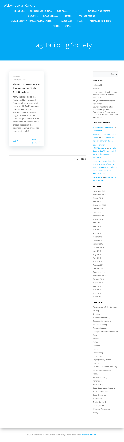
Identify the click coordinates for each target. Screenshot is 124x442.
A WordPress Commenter (103, 127)
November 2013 (99, 275)
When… (57, 26)
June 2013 (97, 286)
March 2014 (97, 261)
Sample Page (66, 21)
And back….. (97, 88)
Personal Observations (102, 370)
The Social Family (100, 402)
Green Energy (98, 353)
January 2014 (98, 268)
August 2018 (98, 198)
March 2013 (97, 297)
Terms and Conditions (100, 21)
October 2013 (98, 279)
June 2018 (97, 201)
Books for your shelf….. (41, 11)
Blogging (96, 314)
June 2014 (97, 251)
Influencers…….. (50, 16)
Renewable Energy (100, 377)
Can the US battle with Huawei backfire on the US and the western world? (105, 94)
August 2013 (98, 282)
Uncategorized (98, 405)
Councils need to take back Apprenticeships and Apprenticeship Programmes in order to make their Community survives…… (105, 112)
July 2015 (96, 223)
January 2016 (98, 208)
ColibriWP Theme (88, 434)
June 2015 (97, 226)
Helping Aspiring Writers (98, 11)
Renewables (97, 381)
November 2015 (99, 216)
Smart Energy (98, 384)
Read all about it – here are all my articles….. (32, 21)
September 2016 (99, 205)
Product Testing (87, 16)
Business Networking (101, 317)
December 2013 (99, 272)
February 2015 (98, 240)
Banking (96, 310)
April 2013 (97, 293)
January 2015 (98, 244)
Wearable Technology (101, 409)
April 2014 (97, 258)
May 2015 (97, 230)
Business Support (100, 328)
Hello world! (97, 85)
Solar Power (97, 398)
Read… (95, 374)
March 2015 (97, 237)
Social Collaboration (100, 391)
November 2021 (99, 191)
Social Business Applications (104, 388)
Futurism (96, 345)
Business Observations (102, 321)
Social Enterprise (99, 395)
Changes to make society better (105, 331)
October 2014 (98, 247)
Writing (95, 412)
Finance (96, 338)
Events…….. (62, 11)
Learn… (68, 16)
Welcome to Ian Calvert (19, 5)
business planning (100, 324)
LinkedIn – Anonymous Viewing (105, 367)
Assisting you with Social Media (105, 307)
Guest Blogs (97, 356)
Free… (77, 11)
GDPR (95, 349)
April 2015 (97, 233)
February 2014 (98, 265)
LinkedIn (96, 363)
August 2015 (98, 219)
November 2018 (99, 194)
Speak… (80, 21)
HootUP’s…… (32, 16)
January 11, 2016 (19, 80)
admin (17, 76)
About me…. (19, 11)
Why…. (68, 26)
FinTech (96, 342)
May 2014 (97, 254)
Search (114, 74)
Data (95, 335)
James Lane (97, 177)
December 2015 (99, 212)
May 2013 (97, 289)
